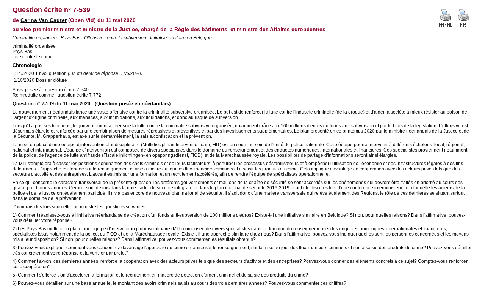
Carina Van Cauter (43, 20)
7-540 (83, 89)
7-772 (95, 95)
